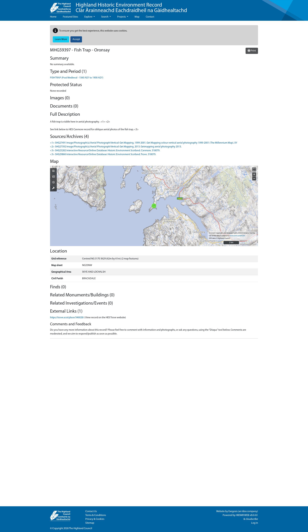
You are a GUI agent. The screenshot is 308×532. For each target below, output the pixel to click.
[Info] (53, 182)
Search (105, 17)
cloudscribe (252, 519)
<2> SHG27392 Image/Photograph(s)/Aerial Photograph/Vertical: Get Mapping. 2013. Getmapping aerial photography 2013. (115, 146)
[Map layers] (53, 171)
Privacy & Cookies (94, 519)
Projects (121, 17)
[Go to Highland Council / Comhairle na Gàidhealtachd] (60, 6)
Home (53, 17)
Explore (88, 17)
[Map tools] (53, 188)
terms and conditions (237, 236)
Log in (254, 523)
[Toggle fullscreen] (254, 169)
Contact (150, 17)
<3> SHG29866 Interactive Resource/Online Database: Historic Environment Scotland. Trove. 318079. (103, 154)
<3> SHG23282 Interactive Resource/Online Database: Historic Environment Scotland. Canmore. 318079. (105, 150)
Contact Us (91, 511)
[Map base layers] (53, 177)
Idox (244, 511)
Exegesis (232, 511)
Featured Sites (70, 17)
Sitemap (89, 523)
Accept (76, 39)
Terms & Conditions (95, 515)
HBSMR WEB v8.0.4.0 (247, 515)
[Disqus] (154, 381)
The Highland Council (80, 528)
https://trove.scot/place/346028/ (67, 317)
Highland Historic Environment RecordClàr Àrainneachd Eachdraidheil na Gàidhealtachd (131, 8)
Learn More (61, 39)
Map (137, 17)
